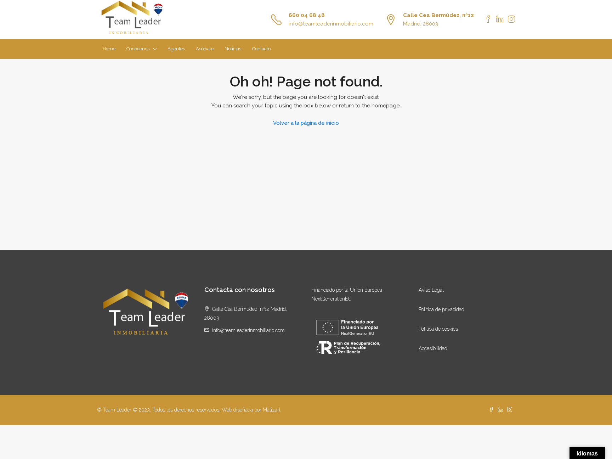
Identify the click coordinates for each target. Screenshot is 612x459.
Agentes (176, 48)
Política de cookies (438, 329)
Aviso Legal (431, 290)
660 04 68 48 (307, 15)
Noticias (233, 48)
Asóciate (205, 48)
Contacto (261, 48)
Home (109, 48)
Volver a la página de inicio (306, 123)
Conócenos (137, 48)
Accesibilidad (433, 348)
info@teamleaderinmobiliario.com (331, 24)
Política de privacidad (441, 309)
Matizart (271, 410)
